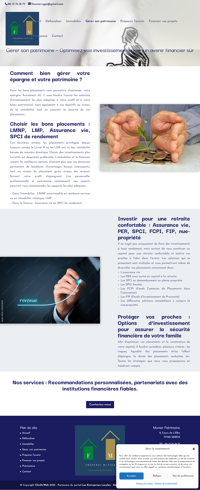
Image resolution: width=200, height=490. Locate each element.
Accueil (36, 21)
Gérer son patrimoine (101, 21)
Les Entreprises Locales (96, 485)
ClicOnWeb (42, 485)
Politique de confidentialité (166, 484)
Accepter (131, 476)
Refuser (157, 476)
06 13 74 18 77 (16, 4)
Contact (57, 36)
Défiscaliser (53, 21)
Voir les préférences (183, 476)
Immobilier (73, 21)
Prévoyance (39, 36)
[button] (193, 449)
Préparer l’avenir (132, 21)
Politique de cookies (144, 484)
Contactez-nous (100, 404)
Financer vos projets (163, 21)
